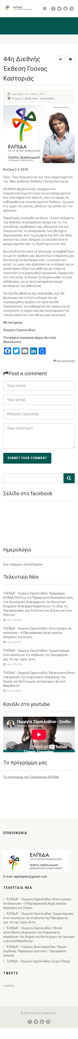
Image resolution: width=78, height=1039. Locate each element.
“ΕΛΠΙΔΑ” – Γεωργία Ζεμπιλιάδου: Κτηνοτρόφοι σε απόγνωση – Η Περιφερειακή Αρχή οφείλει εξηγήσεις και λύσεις (37, 903)
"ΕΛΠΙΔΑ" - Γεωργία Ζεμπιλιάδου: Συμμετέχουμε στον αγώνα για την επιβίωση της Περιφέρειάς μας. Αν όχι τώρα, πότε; (36, 655)
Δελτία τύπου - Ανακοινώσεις (39, 98)
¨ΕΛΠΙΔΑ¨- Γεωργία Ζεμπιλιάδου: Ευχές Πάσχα (38, 961)
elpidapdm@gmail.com (30, 876)
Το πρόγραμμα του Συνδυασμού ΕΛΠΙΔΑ (31, 777)
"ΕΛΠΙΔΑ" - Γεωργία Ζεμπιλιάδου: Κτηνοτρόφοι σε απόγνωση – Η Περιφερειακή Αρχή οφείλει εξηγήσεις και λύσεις (37, 633)
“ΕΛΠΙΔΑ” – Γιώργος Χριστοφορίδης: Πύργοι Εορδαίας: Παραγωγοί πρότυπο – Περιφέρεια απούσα (35, 951)
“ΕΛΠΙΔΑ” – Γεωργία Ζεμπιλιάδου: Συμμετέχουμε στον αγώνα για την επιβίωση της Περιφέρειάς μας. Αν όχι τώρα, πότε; (38, 918)
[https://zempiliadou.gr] (19, 8)
